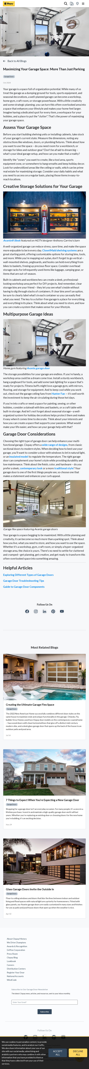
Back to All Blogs (17, 61)
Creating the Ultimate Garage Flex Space (30, 704)
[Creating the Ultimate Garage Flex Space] (44, 677)
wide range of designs (54, 444)
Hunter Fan (58, 393)
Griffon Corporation (16, 950)
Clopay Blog (12, 957)
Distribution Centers (16, 968)
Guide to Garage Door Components (23, 586)
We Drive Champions (16, 942)
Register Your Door (15, 972)
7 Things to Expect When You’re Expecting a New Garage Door (42, 800)
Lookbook (11, 961)
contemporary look (31, 468)
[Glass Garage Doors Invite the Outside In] (44, 862)
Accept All (57, 1053)
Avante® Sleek (11, 240)
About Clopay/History (17, 938)
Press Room (12, 953)
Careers (10, 965)
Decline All (78, 1053)
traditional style (63, 468)
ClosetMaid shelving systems (59, 250)
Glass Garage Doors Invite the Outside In (30, 889)
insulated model (18, 456)
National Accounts (15, 976)
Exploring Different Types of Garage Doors (28, 574)
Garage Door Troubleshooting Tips (23, 580)
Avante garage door (38, 368)
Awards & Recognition (17, 946)
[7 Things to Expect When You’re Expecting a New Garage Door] (44, 772)
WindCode (12, 980)
